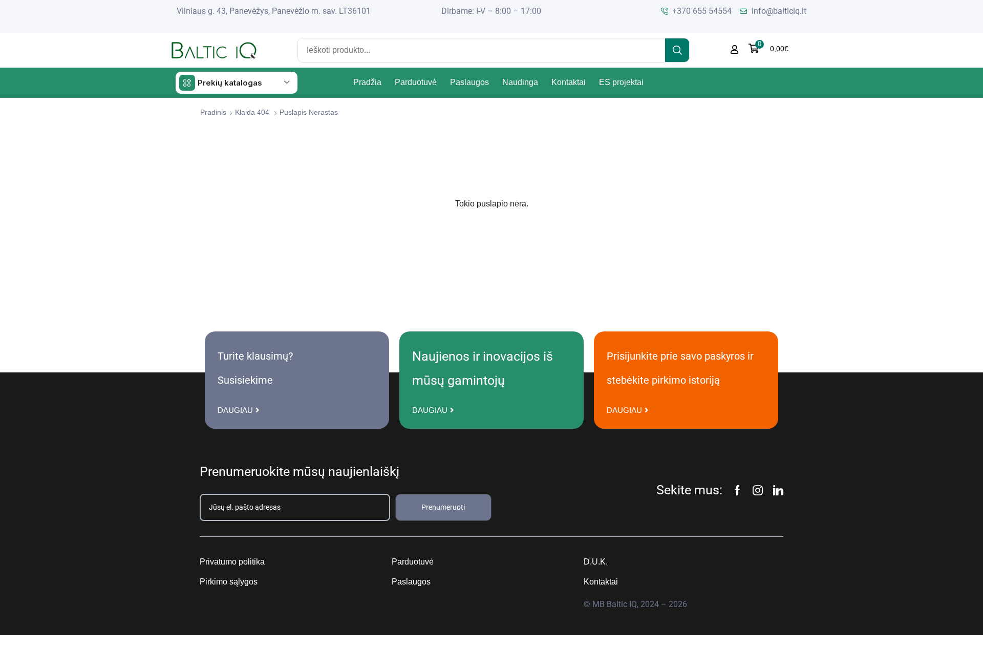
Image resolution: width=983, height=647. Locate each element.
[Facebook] (737, 490)
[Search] (677, 50)
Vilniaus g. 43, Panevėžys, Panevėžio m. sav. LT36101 (274, 11)
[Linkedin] (778, 490)
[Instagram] (758, 490)
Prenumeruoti (443, 507)
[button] (768, 48)
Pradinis (213, 112)
